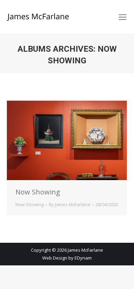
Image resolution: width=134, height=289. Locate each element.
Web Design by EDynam (67, 258)
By (69, 204)
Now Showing (37, 192)
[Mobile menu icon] (122, 17)
